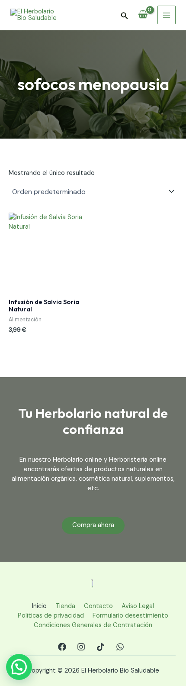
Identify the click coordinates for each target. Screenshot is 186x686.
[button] (124, 16)
